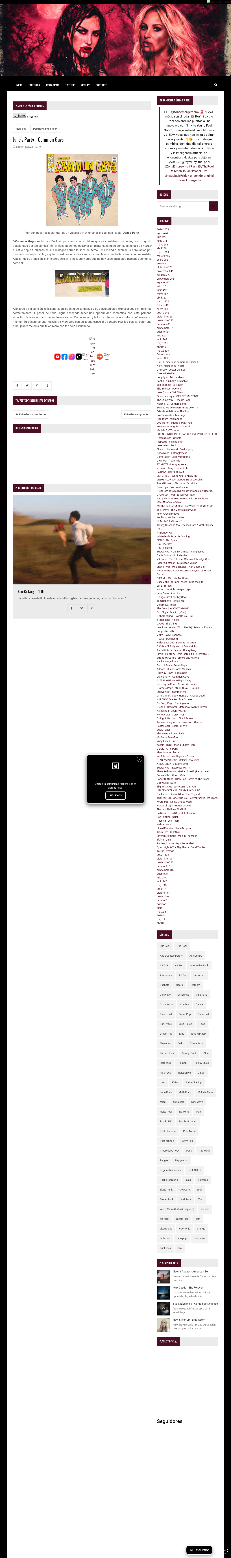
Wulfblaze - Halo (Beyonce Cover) (175, 756)
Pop (198, 1111)
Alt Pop (179, 965)
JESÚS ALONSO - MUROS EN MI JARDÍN (179, 479)
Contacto (101, 85)
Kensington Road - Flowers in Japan (177, 684)
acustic (205, 1209)
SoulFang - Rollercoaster (170, 517)
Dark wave (166, 1023)
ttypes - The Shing (167, 623)
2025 (163, 263)
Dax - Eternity (164, 544)
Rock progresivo (169, 1179)
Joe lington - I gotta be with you (174, 422)
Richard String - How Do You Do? (175, 616)
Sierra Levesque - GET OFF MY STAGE (178, 396)
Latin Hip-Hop (194, 1082)
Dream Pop (166, 1033)
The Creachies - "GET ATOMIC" (173, 608)
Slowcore (184, 1189)
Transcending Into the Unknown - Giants (179, 722)
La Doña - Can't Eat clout (170, 472)
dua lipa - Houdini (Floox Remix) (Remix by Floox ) (184, 627)
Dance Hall (166, 1014)
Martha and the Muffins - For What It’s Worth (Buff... (186, 506)
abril (162, 248)
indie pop (21, 128)
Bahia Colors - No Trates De (172, 555)
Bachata (164, 984)
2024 (163, 312)
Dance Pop (185, 1014)
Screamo (203, 1179)
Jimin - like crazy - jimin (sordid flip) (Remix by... (183, 653)
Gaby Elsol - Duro (166, 782)
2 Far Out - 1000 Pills (168, 460)
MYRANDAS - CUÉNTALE (170, 714)
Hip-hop (182, 1062)
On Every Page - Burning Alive (173, 703)
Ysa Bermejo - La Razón (170, 384)
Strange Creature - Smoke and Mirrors (178, 657)
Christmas (183, 994)
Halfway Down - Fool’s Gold (172, 672)
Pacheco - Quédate (167, 661)
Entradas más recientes (32, 414)
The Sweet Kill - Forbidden (171, 733)
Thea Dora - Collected (168, 752)
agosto (162, 233)
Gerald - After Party (167, 748)
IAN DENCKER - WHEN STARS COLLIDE (178, 790)
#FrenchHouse (181, 171)
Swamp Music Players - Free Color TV (177, 407)
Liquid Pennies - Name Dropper (174, 828)
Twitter (70, 85)
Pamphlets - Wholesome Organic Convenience (182, 498)
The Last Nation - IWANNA (171, 809)
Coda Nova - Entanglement (172, 453)
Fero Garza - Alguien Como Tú (173, 426)
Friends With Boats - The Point (173, 411)
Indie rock (165, 1072)
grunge (201, 1228)
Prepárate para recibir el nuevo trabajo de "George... (185, 490)
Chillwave (165, 994)
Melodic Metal (205, 1092)
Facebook (34, 85)
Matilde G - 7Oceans (168, 430)
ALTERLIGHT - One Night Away (174, 680)
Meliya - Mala (164, 824)
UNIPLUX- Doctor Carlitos (171, 369)
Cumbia (184, 1004)
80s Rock (165, 946)
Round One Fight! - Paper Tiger (174, 589)
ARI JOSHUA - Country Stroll (172, 763)
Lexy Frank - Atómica (168, 593)
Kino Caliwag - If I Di (30, 591)
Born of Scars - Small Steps (172, 665)
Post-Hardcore (168, 1131)
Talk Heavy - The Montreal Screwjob (176, 509)
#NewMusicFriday (176, 175)
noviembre (165, 271)
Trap (200, 1199)
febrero (163, 255)
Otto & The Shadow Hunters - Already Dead (181, 695)
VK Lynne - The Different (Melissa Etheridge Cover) (185, 559)
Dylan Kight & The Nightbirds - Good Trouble (181, 847)
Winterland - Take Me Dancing (173, 536)
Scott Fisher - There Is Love (172, 725)
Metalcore (178, 1101)
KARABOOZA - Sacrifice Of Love (174, 699)
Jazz (162, 1082)
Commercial (166, 1004)
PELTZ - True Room (167, 638)
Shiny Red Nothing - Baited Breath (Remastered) (183, 771)
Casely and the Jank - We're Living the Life (180, 581)
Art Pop (183, 975)
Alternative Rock (199, 965)
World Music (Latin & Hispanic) (177, 1209)
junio (162, 240)
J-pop (201, 1072)
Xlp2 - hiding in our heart (170, 365)
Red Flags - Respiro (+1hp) (171, 612)
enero (162, 259)
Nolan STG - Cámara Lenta (172, 403)
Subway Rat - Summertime (171, 691)
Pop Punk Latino (187, 1121)
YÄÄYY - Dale (164, 839)
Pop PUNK (166, 1121)
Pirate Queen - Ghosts (169, 437)
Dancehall (203, 1014)
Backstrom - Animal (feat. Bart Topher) (178, 794)
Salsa (188, 1179)
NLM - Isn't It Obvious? (169, 521)
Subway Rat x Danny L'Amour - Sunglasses (180, 551)
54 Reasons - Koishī (168, 619)
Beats (179, 984)
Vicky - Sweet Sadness (169, 635)
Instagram (52, 85)
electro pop (166, 1228)
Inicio (19, 85)
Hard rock (165, 1062)
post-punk (199, 1238)
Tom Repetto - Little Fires (170, 600)
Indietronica (184, 1072)
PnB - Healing (164, 547)
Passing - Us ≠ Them (168, 820)
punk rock (165, 1248)
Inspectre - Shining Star (170, 441)
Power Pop (187, 1140)
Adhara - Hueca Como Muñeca (174, 669)
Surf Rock (185, 1199)
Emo (181, 1033)
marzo (163, 252)
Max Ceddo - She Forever (188, 1287)
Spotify (85, 85)
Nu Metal (184, 1111)
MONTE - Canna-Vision (169, 502)
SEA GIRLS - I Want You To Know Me (177, 475)
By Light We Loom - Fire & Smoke (175, 718)
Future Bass (196, 1043)
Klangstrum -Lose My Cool (171, 597)
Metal (163, 1101)
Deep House (185, 1023)
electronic (184, 1228)
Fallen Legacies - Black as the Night (176, 642)
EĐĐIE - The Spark (167, 540)
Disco (202, 1023)
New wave (197, 1101)
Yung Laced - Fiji (166, 741)
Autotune (199, 975)
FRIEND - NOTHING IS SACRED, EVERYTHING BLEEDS (187, 434)
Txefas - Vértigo (165, 851)
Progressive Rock (169, 1150)
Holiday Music (201, 1062)
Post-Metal (189, 1131)
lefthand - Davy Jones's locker (173, 468)
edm (197, 1218)
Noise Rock (166, 1111)
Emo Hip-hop (198, 1033)
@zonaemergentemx (185, 112)
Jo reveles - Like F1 (167, 445)
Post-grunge (167, 1140)
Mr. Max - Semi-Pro (167, 737)
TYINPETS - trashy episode (171, 464)
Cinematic (201, 994)
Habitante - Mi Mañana (169, 418)
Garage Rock (189, 1053)
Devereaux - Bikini (166, 604)
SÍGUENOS (115, 795)
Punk (189, 1150)
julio (161, 237)
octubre (163, 274)
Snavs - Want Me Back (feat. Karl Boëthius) (181, 566)
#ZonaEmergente (176, 166)
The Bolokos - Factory (169, 388)
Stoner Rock (166, 1199)
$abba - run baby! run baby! (172, 381)
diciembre (165, 267)
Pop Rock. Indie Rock (45, 128)
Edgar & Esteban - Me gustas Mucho (177, 563)
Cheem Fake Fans (167, 373)
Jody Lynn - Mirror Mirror (170, 377)
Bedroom (195, 984)
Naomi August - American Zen (191, 1271)
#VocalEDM (199, 171)
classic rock (181, 1218)
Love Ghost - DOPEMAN (170, 392)
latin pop (182, 1238)
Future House (167, 1053)
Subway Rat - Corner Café (171, 775)
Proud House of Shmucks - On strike (177, 483)
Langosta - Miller (166, 631)
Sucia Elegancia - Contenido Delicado (195, 1303)
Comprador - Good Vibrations (173, 456)
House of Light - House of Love (174, 805)
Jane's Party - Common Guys (173, 676)
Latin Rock (166, 1092)
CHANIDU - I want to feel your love (176, 494)
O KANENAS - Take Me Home (173, 578)
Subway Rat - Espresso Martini (174, 767)
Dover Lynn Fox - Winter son (172, 487)
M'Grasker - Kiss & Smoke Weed (174, 801)
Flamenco (165, 1043)
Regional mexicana (170, 1170)
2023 (163, 854)
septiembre (165, 278)
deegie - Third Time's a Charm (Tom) (176, 744)
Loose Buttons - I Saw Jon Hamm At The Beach (183, 779)
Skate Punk (166, 1189)
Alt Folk (164, 965)
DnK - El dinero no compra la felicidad (177, 362)
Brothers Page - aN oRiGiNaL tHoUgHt (178, 688)
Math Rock (185, 1092)
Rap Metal (204, 1150)
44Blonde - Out (165, 532)
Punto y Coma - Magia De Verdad (175, 843)
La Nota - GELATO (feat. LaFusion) (176, 813)
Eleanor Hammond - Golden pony (175, 449)
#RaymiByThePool (201, 166)
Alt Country (195, 955)
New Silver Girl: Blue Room (189, 1319)
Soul (199, 1189)
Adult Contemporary (171, 955)
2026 (163, 229)
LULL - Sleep (164, 729)
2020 (161, 915)
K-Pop (175, 1082)
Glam (206, 1053)
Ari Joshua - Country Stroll (171, 710)
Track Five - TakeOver (168, 832)
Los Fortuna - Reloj (167, 816)
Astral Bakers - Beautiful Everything (176, 650)
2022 (161, 888)
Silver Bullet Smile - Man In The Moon (177, 835)
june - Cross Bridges (168, 513)
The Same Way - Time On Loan (174, 400)
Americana (166, 975)
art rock (164, 1218)
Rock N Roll (194, 1170)
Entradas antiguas (135, 414)
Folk (180, 1043)
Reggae (164, 1160)
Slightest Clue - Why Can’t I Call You (176, 786)
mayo (162, 244)
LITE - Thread (164, 585)
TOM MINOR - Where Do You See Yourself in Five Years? (187, 798)
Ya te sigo (221, 1550)
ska (180, 1248)
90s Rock (182, 946)
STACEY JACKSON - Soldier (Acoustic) (178, 760)
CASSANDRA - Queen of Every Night (177, 646)
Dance (199, 1004)
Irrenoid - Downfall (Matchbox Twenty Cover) (182, 707)
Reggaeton (181, 1160)
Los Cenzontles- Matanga (171, 415)
